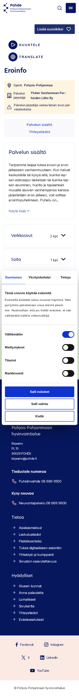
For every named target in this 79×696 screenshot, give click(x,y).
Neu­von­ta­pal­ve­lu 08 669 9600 (43, 503)
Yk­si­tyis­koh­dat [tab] (39, 277)
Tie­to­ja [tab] (65, 277)
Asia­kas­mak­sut (30, 528)
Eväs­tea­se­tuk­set (31, 619)
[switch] (68, 347)
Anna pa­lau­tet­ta (31, 593)
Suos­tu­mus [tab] (13, 277)
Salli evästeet (39, 391)
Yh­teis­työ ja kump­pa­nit (36, 554)
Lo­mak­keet (27, 599)
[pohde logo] (17, 8)
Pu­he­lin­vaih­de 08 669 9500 (40, 481)
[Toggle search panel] (60, 8)
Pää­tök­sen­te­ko (30, 541)
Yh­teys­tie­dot (39, 132)
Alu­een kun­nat (30, 586)
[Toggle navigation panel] (71, 8)
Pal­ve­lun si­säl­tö (39, 125)
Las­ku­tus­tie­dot (30, 534)
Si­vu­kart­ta (26, 606)
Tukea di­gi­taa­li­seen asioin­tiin (40, 548)
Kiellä (39, 416)
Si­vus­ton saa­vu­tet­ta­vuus (38, 561)
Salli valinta (39, 404)
